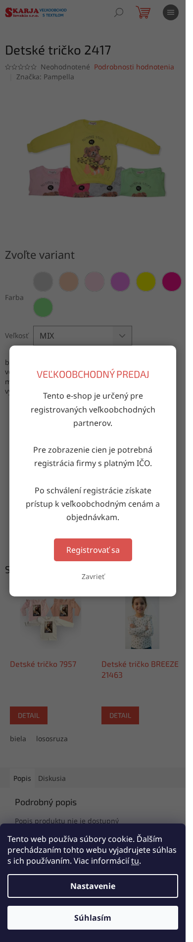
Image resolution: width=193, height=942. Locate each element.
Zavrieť (93, 576)
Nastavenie (92, 886)
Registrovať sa (93, 549)
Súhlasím (92, 917)
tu (135, 860)
